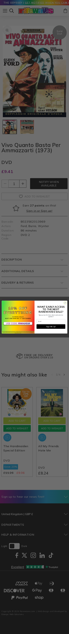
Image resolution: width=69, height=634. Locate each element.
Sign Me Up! (51, 326)
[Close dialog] (65, 302)
